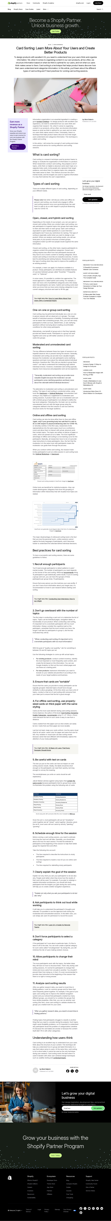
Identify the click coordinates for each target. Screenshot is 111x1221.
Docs (28, 3)
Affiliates (49, 1194)
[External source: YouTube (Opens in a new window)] (89, 1208)
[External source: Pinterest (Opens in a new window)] (81, 1212)
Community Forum (91, 1184)
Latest (38, 9)
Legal (39, 1209)
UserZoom (71, 481)
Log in (88, 3)
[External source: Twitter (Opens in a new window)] (72, 1071)
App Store (50, 1187)
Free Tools (69, 1194)
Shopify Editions (32, 1184)
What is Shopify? (32, 1180)
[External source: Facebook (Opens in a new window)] (67, 1071)
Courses (68, 1191)
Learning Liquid (87, 370)
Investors (30, 1191)
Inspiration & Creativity (90, 292)
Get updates (92, 199)
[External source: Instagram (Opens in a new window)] (93, 1208)
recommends (69, 572)
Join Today (55, 31)
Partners (49, 1191)
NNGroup (72, 814)
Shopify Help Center (92, 1180)
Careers (29, 1187)
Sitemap (57, 1209)
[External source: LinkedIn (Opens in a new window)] (76, 1071)
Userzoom (43, 393)
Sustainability (31, 1198)
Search (99, 9)
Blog (9, 9)
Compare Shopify (71, 1184)
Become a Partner (15, 147)
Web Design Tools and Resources (93, 265)
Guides (68, 1187)
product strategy (43, 121)
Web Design (86, 361)
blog (49, 44)
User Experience (58, 44)
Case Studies (29, 9)
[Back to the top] (10, 1177)
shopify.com (80, 3)
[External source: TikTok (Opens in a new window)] (97, 1208)
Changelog (69, 1198)
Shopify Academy (48, 3)
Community (36, 3)
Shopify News (18, 9)
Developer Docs (52, 1180)
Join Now (98, 3)
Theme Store (51, 1184)
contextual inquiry (59, 1058)
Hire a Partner (90, 1187)
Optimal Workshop (56, 393)
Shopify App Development (91, 273)
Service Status (90, 1191)
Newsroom (30, 1194)
